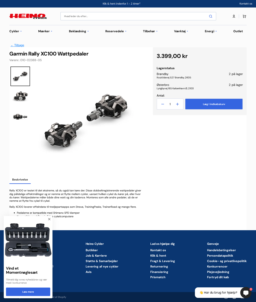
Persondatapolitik (220, 256)
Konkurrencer (217, 266)
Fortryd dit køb (218, 277)
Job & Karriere (96, 256)
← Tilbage (17, 45)
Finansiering (159, 272)
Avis (89, 272)
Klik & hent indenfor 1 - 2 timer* (122, 3)
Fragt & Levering (162, 261)
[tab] (20, 180)
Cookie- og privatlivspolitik (227, 261)
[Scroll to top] (5, 297)
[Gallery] (75, 121)
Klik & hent (158, 256)
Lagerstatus (166, 68)
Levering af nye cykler (102, 266)
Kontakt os (158, 250)
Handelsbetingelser (221, 250)
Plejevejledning (218, 272)
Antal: (161, 95)
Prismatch (157, 277)
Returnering (159, 266)
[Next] (135, 121)
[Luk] (49, 219)
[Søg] (211, 16)
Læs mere (28, 291)
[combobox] (138, 16)
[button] (234, 16)
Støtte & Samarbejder (102, 261)
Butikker (92, 250)
